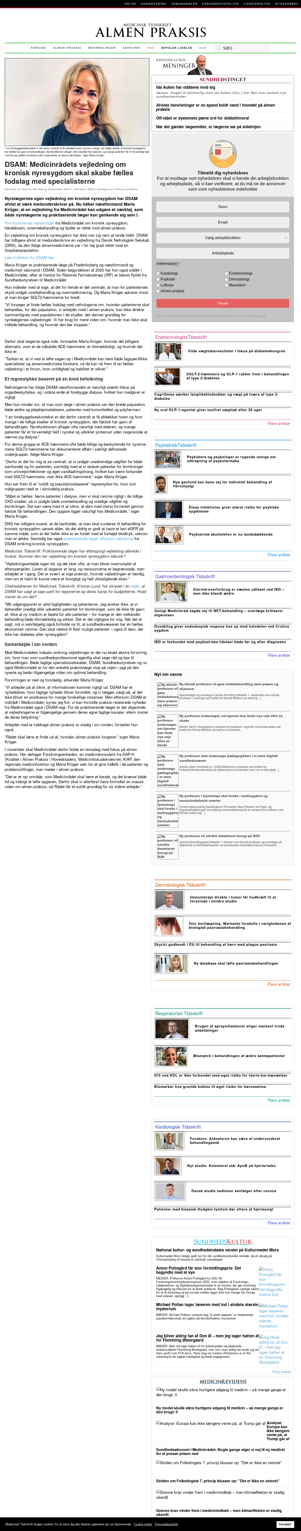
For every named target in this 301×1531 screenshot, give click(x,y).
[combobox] (242, 48)
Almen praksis (67, 47)
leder (135, 586)
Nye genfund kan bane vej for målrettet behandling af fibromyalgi (222, 484)
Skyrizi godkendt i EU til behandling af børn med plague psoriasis (215, 944)
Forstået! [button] (285, 1524)
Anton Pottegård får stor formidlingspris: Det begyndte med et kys (198, 1270)
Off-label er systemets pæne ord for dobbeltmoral (202, 118)
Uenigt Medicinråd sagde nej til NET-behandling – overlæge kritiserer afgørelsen (218, 612)
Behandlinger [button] (102, 47)
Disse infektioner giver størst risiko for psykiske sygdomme (234, 509)
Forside (38, 47)
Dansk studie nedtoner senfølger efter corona (233, 1190)
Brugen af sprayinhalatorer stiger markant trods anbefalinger (240, 1028)
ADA (150, 47)
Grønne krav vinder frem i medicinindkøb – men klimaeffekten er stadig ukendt (219, 1512)
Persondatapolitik (220, 3)
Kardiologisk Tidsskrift (178, 1126)
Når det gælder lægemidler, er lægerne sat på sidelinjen (208, 126)
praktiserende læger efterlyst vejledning (97, 538)
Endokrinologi (240, 273)
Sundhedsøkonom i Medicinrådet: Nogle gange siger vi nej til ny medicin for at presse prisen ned (220, 1451)
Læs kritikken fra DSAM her (29, 257)
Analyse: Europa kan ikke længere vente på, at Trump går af (278, 1430)
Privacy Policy (226, 315)
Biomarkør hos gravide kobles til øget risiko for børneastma (210, 1086)
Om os (130, 3)
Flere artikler (279, 423)
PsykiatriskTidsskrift (176, 444)
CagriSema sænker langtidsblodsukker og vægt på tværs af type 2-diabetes (216, 396)
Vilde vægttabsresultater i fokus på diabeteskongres (236, 350)
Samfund (131, 47)
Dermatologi (239, 279)
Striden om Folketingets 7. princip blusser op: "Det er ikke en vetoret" (218, 1480)
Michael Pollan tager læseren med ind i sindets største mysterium (207, 1306)
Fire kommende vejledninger (29, 223)
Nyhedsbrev (287, 3)
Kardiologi (169, 273)
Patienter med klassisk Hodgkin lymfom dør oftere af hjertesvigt (213, 1209)
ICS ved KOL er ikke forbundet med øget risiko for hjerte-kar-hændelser (221, 1075)
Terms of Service (249, 315)
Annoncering (153, 3)
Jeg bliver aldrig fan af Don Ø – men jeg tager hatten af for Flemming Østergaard (207, 1338)
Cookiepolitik (257, 3)
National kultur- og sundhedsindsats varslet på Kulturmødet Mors (217, 1250)
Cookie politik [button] (143, 1524)
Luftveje (167, 285)
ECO (202, 47)
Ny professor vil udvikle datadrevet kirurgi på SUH (219, 836)
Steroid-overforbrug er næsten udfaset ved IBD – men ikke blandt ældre (238, 591)
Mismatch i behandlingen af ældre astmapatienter (239, 1055)
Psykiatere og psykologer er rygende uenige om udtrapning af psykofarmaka (231, 458)
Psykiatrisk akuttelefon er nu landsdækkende (231, 534)
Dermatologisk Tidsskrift (180, 884)
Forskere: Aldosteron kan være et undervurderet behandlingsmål (235, 1140)
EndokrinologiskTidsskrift (181, 336)
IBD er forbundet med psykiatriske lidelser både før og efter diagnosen (220, 641)
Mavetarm (237, 285)
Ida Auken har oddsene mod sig (185, 87)
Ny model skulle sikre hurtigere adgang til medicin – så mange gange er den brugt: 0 (219, 1410)
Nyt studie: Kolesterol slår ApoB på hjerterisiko (231, 1165)
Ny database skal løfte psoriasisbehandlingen (236, 963)
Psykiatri (168, 279)
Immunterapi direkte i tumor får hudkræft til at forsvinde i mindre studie (233, 899)
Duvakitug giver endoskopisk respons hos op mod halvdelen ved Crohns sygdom (221, 628)
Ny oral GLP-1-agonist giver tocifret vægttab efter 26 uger (208, 409)
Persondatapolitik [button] (166, 1524)
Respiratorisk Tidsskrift (179, 1013)
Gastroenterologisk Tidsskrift (185, 576)
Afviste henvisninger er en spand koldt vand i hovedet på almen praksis (215, 107)
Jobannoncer (184, 3)
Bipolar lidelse (177, 47)
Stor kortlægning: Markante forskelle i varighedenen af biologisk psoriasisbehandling (240, 925)
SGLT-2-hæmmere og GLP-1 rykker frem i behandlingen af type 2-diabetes (237, 376)
